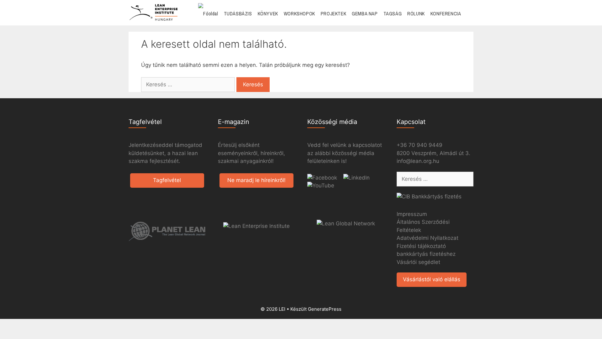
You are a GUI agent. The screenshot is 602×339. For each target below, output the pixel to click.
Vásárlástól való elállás (431, 279)
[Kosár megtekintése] (468, 13)
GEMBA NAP (365, 13)
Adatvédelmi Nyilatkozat (427, 238)
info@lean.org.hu (418, 161)
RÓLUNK (416, 13)
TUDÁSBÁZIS (238, 13)
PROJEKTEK (333, 13)
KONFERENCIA (445, 13)
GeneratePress (324, 309)
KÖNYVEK (268, 13)
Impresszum (412, 214)
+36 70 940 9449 (419, 145)
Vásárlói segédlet (418, 262)
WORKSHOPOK (299, 13)
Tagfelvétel (167, 180)
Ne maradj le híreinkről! (256, 180)
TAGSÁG (392, 13)
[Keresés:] (188, 84)
